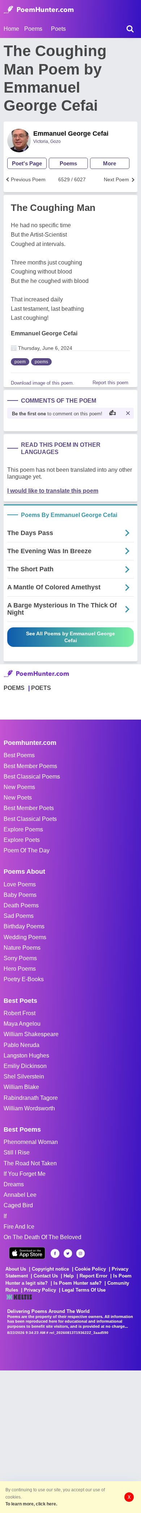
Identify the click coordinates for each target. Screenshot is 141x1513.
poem (20, 361)
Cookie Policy (90, 1269)
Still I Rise (17, 1152)
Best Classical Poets (30, 819)
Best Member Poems (30, 766)
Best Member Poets (29, 808)
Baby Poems (20, 895)
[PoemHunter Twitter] (67, 1253)
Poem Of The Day (27, 850)
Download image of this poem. (42, 383)
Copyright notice (50, 1269)
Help (69, 1276)
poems (41, 361)
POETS (41, 688)
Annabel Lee (20, 1195)
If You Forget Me (25, 1174)
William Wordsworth (29, 1108)
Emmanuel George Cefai (70, 133)
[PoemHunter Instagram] (80, 1253)
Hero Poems (20, 969)
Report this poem (110, 382)
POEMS (14, 688)
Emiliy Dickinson (25, 1066)
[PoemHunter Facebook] (55, 1253)
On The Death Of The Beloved (42, 1237)
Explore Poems (23, 829)
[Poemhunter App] (27, 1253)
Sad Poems (19, 916)
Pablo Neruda (21, 1045)
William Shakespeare (31, 1034)
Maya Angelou (22, 1024)
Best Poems (19, 755)
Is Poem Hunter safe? (78, 1283)
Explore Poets (22, 840)
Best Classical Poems (32, 777)
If (5, 1216)
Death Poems (21, 905)
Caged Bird (18, 1205)
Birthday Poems (24, 926)
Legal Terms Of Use (84, 1290)
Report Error (93, 1276)
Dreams (14, 1184)
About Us (15, 1269)
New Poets (18, 797)
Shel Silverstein (24, 1076)
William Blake (21, 1087)
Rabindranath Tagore (31, 1098)
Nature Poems (22, 948)
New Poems (19, 787)
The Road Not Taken (30, 1163)
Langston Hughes (26, 1055)
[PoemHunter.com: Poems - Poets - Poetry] (39, 10)
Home (11, 29)
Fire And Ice (19, 1227)
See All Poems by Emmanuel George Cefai (70, 637)
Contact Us (46, 1276)
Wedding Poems (25, 937)
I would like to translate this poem (52, 491)
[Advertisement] (70, 1441)
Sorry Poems (20, 958)
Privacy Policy (40, 1290)
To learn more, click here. (31, 1503)
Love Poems (20, 884)
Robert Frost (19, 1013)
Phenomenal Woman (31, 1142)
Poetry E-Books (24, 979)
